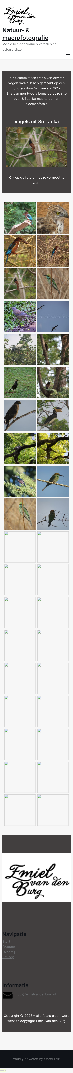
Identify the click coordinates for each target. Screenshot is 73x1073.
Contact (8, 947)
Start (6, 941)
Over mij (8, 952)
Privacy (8, 957)
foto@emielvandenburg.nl (36, 994)
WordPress (52, 1059)
